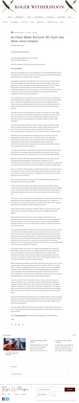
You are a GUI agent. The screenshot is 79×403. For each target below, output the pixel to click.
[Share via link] (23, 324)
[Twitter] (7, 399)
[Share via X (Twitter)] (15, 324)
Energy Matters (14, 22)
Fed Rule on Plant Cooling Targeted (63, 341)
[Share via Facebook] (11, 324)
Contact (23, 394)
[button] (50, 17)
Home (16, 394)
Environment (24, 22)
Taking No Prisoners (52, 22)
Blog (3, 394)
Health (32, 22)
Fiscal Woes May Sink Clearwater (11, 353)
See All (74, 335)
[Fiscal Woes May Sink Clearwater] (14, 344)
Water (61, 22)
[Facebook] (3, 399)
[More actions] (67, 32)
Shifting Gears (40, 22)
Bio (9, 394)
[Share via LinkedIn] (19, 324)
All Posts (5, 22)
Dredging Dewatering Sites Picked (38, 341)
